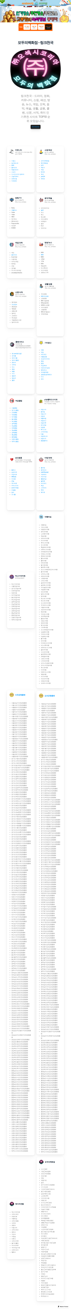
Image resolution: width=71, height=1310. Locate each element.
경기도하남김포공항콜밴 (48, 886)
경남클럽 (14, 430)
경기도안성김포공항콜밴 (48, 837)
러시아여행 (44, 540)
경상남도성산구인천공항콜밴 (20, 1028)
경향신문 (14, 311)
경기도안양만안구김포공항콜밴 (50, 842)
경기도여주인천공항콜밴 (19, 850)
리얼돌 (13, 490)
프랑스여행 (44, 621)
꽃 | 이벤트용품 (46, 1191)
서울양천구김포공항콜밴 (48, 724)
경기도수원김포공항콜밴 (48, 817)
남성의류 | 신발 (46, 1194)
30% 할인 (26, 27)
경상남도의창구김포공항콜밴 (50, 1027)
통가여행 (43, 638)
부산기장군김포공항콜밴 (48, 922)
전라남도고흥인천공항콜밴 (19, 973)
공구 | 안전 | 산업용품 (48, 1185)
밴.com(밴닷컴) (17, 353)
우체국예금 (44, 314)
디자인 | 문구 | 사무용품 (48, 1207)
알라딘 (14, 313)
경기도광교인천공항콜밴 (19, 774)
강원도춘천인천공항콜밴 (19, 1140)
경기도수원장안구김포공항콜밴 (50, 820)
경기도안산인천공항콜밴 (19, 830)
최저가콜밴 (15, 360)
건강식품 (44, 1176)
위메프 (43, 179)
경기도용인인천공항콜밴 (19, 857)
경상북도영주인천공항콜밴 (19, 1057)
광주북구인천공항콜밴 (18, 966)
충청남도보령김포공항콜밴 (49, 1076)
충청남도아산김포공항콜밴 (49, 1083)
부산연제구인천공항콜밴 (19, 941)
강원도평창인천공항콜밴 (19, 1142)
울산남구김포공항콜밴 (48, 951)
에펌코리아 (14, 170)
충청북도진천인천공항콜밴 (19, 1106)
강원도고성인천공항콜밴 (19, 1124)
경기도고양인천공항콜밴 (19, 763)
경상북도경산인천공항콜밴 (19, 1044)
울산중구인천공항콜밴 (18, 959)
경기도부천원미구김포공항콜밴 (50, 800)
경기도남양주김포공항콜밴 (49, 788)
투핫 (42, 490)
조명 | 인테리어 (46, 1258)
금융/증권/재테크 (46, 374)
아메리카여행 (45, 681)
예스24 (43, 217)
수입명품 (44, 1227)
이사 (13, 373)
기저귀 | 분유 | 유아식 (48, 1189)
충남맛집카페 (15, 613)
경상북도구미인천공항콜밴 (19, 1048)
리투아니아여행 (46, 549)
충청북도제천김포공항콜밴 (49, 1103)
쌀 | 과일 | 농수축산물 (48, 1231)
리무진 (14, 365)
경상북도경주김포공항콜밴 (49, 1047)
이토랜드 (14, 181)
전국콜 (14, 356)
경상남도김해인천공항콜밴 (19, 1015)
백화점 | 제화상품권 (47, 1220)
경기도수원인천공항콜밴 (19, 816)
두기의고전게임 (16, 270)
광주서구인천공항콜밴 (18, 970)
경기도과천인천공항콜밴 (19, 772)
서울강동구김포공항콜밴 (48, 726)
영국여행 (43, 596)
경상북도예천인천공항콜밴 (19, 1059)
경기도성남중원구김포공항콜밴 (50, 813)
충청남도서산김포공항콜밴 (49, 1078)
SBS (42, 255)
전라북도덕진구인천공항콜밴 (20, 1006)
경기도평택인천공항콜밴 (19, 881)
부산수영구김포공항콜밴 (48, 940)
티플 (42, 434)
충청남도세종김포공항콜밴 (49, 1080)
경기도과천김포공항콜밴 (48, 773)
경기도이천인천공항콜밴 (19, 872)
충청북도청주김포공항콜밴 (49, 1109)
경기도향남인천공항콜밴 (19, 888)
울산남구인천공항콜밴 (18, 950)
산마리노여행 (45, 574)
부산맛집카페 (15, 600)
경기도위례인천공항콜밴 (19, 865)
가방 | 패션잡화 (46, 1171)
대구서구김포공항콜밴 (48, 915)
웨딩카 (14, 378)
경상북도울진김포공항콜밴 (49, 1063)
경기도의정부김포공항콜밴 (49, 871)
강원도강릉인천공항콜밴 (19, 1122)
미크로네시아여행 (46, 643)
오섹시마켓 (15, 1241)
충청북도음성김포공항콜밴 (49, 1100)
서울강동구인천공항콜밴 (19, 725)
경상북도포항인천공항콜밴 (19, 1064)
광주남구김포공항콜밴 (48, 962)
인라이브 (43, 228)
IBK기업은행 (45, 301)
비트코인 (43, 354)
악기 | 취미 (44, 1234)
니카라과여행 (45, 661)
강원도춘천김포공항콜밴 (48, 1140)
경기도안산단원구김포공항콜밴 (50, 835)
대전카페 (14, 593)
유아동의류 (44, 1245)
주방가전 (44, 1260)
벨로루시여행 (45, 567)
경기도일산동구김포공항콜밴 (50, 768)
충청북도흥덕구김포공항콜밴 (50, 1116)
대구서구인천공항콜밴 (18, 915)
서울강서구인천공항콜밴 (19, 721)
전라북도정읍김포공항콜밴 (49, 1009)
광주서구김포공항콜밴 (48, 971)
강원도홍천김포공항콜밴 (48, 1145)
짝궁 (42, 485)
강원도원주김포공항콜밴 (48, 1136)
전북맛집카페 (15, 606)
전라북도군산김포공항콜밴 (49, 991)
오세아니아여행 (46, 683)
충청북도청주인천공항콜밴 (19, 1108)
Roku (13, 208)
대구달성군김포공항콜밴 (48, 909)
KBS (42, 252)
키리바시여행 (45, 634)
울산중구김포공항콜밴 (48, 960)
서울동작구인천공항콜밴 (19, 741)
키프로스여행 (45, 614)
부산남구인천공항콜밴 (18, 923)
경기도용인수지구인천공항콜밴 (21, 863)
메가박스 (14, 219)
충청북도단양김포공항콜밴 (49, 1096)
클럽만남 (43, 479)
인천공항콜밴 (20, 695)
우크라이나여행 (46, 605)
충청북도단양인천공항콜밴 (19, 1095)
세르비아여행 (45, 576)
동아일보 (14, 302)
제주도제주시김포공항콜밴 (49, 1149)
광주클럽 (14, 423)
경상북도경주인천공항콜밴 (19, 1046)
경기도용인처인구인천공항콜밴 (21, 859)
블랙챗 (43, 481)
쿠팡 (42, 170)
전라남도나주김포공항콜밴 (49, 978)
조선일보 (14, 304)
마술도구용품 (45, 1209)
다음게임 (14, 259)
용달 (13, 369)
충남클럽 (14, 435)
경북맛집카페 (15, 611)
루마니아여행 (45, 543)
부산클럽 (14, 421)
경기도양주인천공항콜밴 (19, 845)
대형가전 (44, 1200)
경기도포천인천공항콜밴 (19, 883)
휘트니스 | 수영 (46, 1289)
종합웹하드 (44, 441)
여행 (42, 350)
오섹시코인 (15, 1214)
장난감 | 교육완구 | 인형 (48, 1254)
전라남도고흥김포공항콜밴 (49, 973)
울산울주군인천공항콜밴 (19, 957)
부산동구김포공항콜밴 (48, 927)
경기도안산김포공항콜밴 (48, 831)
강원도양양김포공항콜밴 (48, 1134)
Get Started (35, 126)
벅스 (42, 215)
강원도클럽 (15, 439)
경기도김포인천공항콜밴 (19, 785)
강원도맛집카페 (16, 617)
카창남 (14, 1236)
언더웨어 (44, 1236)
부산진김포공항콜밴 (47, 931)
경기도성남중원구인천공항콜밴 (21, 812)
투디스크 (43, 429)
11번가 (43, 167)
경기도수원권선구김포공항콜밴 (50, 822)
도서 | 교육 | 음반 (46, 1202)
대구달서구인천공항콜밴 (19, 906)
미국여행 (43, 670)
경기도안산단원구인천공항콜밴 (21, 834)
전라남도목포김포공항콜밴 (49, 980)
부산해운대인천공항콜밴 (19, 948)
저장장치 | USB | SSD (47, 1256)
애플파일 (43, 418)
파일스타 (43, 409)
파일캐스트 (44, 436)
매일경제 (43, 266)
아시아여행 (44, 676)
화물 (13, 371)
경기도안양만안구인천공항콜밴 (21, 841)
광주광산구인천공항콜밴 (19, 968)
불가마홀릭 (15, 1243)
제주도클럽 (15, 441)
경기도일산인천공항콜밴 (19, 874)
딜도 (12, 492)
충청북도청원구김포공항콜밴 (50, 1118)
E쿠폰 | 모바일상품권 (47, 1294)
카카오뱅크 (44, 307)
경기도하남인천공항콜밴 (19, 886)
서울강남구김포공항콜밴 (48, 704)
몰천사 (13, 470)
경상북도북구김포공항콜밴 (49, 1069)
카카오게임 (14, 261)
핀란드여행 (44, 623)
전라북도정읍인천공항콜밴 (19, 1008)
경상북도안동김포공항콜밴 (49, 1056)
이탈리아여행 (45, 607)
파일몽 (43, 427)
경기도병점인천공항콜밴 (19, 794)
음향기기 (44, 1247)
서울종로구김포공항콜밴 (48, 708)
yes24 (43, 176)
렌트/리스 (44, 370)
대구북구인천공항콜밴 (18, 912)
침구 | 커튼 (44, 1272)
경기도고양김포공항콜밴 (48, 764)
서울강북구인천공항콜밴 (19, 745)
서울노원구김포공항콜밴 (48, 750)
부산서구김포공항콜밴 (48, 938)
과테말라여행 (45, 656)
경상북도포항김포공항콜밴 (49, 1065)
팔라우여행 (44, 650)
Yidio (13, 214)
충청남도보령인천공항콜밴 (19, 1075)
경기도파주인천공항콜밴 (19, 877)
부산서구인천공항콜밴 (18, 937)
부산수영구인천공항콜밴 (19, 939)
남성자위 (14, 472)
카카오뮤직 (44, 219)
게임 (42, 1178)
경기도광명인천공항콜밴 (19, 776)
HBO (12, 217)
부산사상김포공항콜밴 (48, 935)
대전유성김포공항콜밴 (48, 900)
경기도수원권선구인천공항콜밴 (21, 821)
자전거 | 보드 (45, 1249)
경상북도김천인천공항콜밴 (19, 1051)
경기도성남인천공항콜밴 (19, 808)
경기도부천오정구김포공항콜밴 (50, 804)
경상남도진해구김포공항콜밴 (50, 1040)
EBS (42, 263)
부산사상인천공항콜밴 (18, 935)
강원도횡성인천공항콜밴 (19, 1146)
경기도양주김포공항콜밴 (48, 846)
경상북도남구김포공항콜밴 (49, 1067)
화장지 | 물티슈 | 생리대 (48, 1285)
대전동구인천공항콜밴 (18, 894)
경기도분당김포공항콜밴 (48, 806)
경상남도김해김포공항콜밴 (49, 1016)
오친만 (14, 1223)
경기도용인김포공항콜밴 (48, 857)
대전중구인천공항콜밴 (18, 901)
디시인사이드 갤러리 (17, 174)
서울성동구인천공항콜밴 (19, 732)
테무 (42, 165)
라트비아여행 (45, 538)
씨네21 (13, 226)
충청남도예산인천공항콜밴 (19, 1084)
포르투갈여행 (45, 616)
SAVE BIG (48, 27)
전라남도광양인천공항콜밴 (19, 975)
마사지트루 (15, 1245)
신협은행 (44, 309)
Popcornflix (15, 223)
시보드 (13, 172)
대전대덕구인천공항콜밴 (19, 892)
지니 (42, 212)
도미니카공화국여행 (47, 663)
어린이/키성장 (45, 368)
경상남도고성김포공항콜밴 (49, 1014)
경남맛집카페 (15, 608)
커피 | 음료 (44, 1283)
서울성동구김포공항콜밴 (48, 733)
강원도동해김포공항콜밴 (48, 1127)
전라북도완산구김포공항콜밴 (50, 1005)
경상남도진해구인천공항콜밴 (20, 1039)
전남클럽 (14, 426)
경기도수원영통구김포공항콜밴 (50, 826)
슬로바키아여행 (46, 583)
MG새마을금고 (45, 312)
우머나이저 (14, 485)
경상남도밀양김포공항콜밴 (49, 1018)
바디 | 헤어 (44, 1216)
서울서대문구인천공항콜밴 (19, 716)
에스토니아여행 (46, 598)
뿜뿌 (12, 165)
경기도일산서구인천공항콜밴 (20, 770)
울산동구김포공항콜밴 (48, 953)
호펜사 (14, 1225)
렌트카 (14, 362)
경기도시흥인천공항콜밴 (19, 828)
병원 (42, 363)
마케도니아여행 (46, 554)
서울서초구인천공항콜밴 (19, 705)
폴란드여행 (44, 618)
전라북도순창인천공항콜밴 (19, 997)
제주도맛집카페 (16, 620)
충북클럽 (14, 437)
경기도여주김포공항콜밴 (48, 851)
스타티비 (43, 488)
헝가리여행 (44, 625)
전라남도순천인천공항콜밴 (19, 984)
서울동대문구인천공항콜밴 (19, 756)
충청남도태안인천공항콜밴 (19, 1093)
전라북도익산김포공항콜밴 (49, 1000)
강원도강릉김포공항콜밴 (48, 1123)
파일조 (43, 416)
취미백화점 (44, 163)
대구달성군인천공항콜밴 (19, 908)
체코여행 (43, 612)
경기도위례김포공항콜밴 (48, 866)
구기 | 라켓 (44, 1187)
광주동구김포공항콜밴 (48, 964)
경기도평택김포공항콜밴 (48, 882)
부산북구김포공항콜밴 (48, 933)
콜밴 (13, 380)
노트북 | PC (44, 1196)
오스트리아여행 (46, 603)
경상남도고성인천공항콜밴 (19, 1013)
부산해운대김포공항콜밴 (48, 949)
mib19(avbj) (44, 472)
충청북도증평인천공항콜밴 (19, 1104)
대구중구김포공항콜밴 (48, 920)
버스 (13, 367)
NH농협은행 (45, 303)
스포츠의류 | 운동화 (47, 1229)
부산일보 (14, 318)
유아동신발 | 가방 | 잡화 (48, 1243)
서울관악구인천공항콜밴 (19, 743)
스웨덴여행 (44, 578)
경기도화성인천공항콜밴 (19, 890)
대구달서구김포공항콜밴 (48, 906)
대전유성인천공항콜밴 (18, 899)
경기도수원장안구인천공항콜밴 (21, 819)
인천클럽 (14, 412)
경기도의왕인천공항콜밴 (19, 868)
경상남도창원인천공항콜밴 (19, 1024)
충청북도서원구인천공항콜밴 (20, 1113)
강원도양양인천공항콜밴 (19, 1133)
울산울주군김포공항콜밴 (48, 958)
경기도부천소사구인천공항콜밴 (21, 801)
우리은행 (44, 294)
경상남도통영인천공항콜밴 (19, 1042)
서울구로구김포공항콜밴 (48, 735)
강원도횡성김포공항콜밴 (48, 1147)
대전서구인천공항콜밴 (18, 897)
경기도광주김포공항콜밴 (48, 779)
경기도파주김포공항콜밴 (48, 878)
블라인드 (14, 167)
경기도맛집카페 (16, 588)
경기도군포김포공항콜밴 (48, 784)
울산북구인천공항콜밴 (18, 955)
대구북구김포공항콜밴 (48, 913)
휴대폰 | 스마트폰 (46, 1292)
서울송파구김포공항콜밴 (48, 728)
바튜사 (14, 1239)
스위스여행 (44, 581)
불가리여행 (44, 572)
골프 (42, 1182)
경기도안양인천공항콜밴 (19, 839)
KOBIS (13, 228)
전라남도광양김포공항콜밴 (49, 976)
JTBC (43, 259)
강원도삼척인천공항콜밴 (19, 1128)
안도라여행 (44, 592)
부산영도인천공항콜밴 (18, 944)
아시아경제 (44, 270)
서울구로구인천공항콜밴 (19, 734)
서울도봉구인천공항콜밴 (19, 747)
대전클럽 (14, 415)
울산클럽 (14, 419)
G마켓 (43, 172)
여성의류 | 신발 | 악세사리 (49, 1238)
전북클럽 (14, 428)
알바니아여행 (45, 594)
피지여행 (43, 641)
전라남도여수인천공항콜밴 (19, 986)
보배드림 (14, 179)
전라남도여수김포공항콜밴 (49, 987)
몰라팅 (43, 468)
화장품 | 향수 (45, 1287)
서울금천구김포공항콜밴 (48, 737)
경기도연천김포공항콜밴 (48, 853)
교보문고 (14, 315)
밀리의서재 (15, 322)
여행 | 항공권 (45, 1240)
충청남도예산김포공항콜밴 (49, 1085)
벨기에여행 (44, 565)
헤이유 (43, 492)
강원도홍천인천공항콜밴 (19, 1144)
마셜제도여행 (45, 636)
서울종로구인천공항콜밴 (19, 707)
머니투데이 (44, 268)
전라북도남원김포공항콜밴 (49, 993)
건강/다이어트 (45, 359)
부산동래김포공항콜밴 (48, 929)
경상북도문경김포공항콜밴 (49, 1054)
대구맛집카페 (15, 595)
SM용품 (13, 476)
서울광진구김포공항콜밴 (48, 730)
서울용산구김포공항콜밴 (48, 715)
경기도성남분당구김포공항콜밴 (50, 815)
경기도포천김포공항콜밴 (48, 884)
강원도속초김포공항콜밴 (48, 1132)
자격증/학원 (44, 372)
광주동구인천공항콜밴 (18, 964)
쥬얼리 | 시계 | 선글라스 (48, 1265)
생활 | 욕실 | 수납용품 (48, 1223)
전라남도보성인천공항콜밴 (19, 981)
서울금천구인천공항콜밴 (19, 736)
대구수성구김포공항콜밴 (48, 918)
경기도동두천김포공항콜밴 (49, 791)
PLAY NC (14, 257)
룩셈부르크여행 (46, 547)
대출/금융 (44, 357)
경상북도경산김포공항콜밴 (49, 1045)
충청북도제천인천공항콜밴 (19, 1102)
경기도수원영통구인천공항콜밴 (21, 825)
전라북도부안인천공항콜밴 (19, 995)
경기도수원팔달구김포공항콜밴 (50, 824)
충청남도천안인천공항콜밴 (19, 1086)
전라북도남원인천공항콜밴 (19, 993)
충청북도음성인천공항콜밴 (19, 1100)
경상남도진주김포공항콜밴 (49, 1022)
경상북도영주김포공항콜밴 (49, 1058)
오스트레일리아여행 (47, 630)
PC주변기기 (44, 1296)
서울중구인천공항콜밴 (18, 710)
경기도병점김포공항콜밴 (48, 795)
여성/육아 (44, 365)
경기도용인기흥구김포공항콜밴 (50, 862)
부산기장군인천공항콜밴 (19, 921)
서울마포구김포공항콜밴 (48, 713)
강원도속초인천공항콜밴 (19, 1131)
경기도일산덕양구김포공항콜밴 (50, 766)
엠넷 (42, 224)
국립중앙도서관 (16, 320)
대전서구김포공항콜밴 (48, 898)
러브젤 (13, 479)
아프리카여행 (45, 679)
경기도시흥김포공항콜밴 (48, 828)
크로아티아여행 (46, 610)
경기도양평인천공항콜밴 (19, 848)
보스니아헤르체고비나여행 (49, 569)
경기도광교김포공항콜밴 (48, 775)
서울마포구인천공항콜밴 (19, 712)
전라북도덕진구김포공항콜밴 (50, 1007)
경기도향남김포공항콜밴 (48, 889)
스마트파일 (44, 432)
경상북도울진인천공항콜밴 (19, 1062)
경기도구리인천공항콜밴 (19, 781)
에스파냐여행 (45, 601)
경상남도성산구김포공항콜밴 (50, 1029)
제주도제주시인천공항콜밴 (19, 1149)
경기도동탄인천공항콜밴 (19, 792)
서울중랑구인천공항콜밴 (19, 752)
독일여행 (43, 536)
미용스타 (14, 1227)
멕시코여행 (44, 667)
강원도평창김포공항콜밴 (48, 1143)
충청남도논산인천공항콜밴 (19, 1071)
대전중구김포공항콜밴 (48, 902)
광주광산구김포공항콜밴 (48, 969)
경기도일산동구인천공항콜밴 (20, 767)
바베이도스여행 (46, 672)
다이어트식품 (45, 1198)
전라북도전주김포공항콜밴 (49, 1002)
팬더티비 (43, 470)
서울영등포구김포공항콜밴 (49, 739)
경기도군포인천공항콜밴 (19, 783)
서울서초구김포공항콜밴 (48, 706)
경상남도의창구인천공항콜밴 (20, 1026)
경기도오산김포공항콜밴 (48, 855)
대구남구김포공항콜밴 (48, 904)
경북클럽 (14, 432)
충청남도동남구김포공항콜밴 (50, 1089)
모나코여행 (44, 545)
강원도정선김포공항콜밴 (48, 1138)
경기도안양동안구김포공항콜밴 (50, 844)
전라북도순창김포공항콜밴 (49, 998)
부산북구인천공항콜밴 (18, 932)
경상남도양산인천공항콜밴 (19, 1019)
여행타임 (43, 525)
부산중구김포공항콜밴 (48, 947)
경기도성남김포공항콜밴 (48, 808)
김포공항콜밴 (50, 696)
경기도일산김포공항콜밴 (48, 875)
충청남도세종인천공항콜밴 (19, 1079)
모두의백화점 (45, 161)
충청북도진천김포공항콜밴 (49, 1107)
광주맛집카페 (15, 602)
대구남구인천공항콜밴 (18, 903)
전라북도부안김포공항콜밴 (49, 996)
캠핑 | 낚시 (44, 1276)
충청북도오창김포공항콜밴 (49, 1098)
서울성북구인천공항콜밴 (19, 754)
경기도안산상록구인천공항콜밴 (21, 832)
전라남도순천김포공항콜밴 (49, 985)
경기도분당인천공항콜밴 (19, 805)
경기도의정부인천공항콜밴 (19, 870)
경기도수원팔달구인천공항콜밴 (21, 823)
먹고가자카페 (15, 584)
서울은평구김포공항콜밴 (48, 719)
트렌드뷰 (14, 1216)
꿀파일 (43, 412)
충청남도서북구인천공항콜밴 (20, 1091)
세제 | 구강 (44, 1225)
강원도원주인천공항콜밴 (19, 1135)
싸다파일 (43, 425)
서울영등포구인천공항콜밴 (19, 739)
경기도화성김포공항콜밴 (48, 891)
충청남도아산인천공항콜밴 (19, 1082)
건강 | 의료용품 (46, 1173)
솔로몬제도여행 (46, 654)
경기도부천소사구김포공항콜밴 (50, 802)
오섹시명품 (15, 1221)
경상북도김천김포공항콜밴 (49, 1051)
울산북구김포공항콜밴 (48, 956)
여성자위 (14, 474)
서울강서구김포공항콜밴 (48, 722)
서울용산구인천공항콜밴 (19, 714)
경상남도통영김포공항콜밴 (49, 1042)
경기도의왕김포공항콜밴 (48, 869)
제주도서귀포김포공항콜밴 (49, 1152)
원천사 (14, 1232)
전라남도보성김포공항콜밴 (49, 982)
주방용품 (44, 1263)
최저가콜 (14, 358)
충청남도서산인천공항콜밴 (19, 1077)
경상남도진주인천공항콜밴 (19, 1022)
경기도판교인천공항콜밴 (19, 879)
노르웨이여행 (45, 534)
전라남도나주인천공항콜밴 (19, 977)
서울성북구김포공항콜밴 (48, 755)
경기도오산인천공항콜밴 (19, 854)
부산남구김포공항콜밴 (48, 924)
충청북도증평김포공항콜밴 (49, 1105)
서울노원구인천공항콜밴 (19, 750)
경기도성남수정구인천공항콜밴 (21, 810)
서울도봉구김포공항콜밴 (48, 748)
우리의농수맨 (16, 1248)
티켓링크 (43, 221)
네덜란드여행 (45, 529)
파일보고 (43, 420)
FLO (42, 226)
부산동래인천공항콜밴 (18, 928)
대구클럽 (14, 417)
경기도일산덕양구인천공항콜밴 (21, 765)
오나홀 (13, 494)
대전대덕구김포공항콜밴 (48, 893)
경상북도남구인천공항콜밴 (19, 1066)
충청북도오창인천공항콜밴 (19, 1097)
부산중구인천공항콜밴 (18, 946)
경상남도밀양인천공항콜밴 (19, 1017)
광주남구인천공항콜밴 (18, 961)
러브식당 (43, 476)
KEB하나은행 (45, 305)
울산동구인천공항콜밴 (18, 952)
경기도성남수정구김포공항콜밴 (50, 811)
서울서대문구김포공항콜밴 (49, 717)
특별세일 (41, 27)
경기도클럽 (15, 410)
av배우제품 (15, 488)
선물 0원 (34, 27)
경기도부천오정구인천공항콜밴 (21, 803)
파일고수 (43, 414)
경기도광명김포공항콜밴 (48, 777)
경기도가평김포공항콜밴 (48, 759)
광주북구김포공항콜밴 (48, 967)
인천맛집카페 (15, 591)
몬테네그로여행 (46, 556)
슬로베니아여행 (46, 585)
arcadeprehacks (16, 273)
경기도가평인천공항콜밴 (19, 759)
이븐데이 (43, 474)
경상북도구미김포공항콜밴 (49, 1049)
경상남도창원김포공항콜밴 (49, 1025)
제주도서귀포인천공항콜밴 (19, 1151)
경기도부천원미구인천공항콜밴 (21, 799)
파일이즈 (43, 438)
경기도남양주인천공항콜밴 (19, 788)
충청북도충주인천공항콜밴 (19, 1120)
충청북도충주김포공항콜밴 (49, 1120)
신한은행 (44, 298)
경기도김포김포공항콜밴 (48, 786)
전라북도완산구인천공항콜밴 (20, 1004)
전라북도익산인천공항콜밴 (19, 999)
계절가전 (44, 1180)
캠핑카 (14, 376)
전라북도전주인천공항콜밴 (19, 1002)
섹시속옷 (14, 483)
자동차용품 (44, 1252)
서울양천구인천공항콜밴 (19, 723)
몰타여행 (43, 561)
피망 (12, 266)
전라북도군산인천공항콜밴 (19, 990)
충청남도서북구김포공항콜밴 (50, 1091)
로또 (42, 379)
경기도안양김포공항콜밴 (48, 840)
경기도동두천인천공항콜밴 (19, 790)
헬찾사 (14, 1252)
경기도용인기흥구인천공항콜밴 (21, 861)
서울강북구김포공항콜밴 (48, 746)
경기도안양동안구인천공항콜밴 (21, 843)
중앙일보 (14, 306)
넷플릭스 (14, 210)
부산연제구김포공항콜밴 (48, 942)
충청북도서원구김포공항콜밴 (50, 1114)
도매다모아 (15, 1250)
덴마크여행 (44, 532)
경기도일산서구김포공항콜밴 (50, 771)
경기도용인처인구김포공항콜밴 (50, 860)
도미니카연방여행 (46, 665)
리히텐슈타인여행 (46, 552)
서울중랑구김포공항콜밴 (48, 753)
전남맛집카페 (15, 604)
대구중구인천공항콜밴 (18, 919)
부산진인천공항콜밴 (17, 930)
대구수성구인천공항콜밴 (19, 917)
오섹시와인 (15, 1230)
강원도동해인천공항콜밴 (19, 1126)
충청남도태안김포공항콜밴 (49, 1094)
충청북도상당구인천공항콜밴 (20, 1111)
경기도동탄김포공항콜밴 (48, 793)
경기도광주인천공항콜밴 (19, 779)
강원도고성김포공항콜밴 (48, 1125)
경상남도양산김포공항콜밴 (49, 1020)
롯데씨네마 (14, 221)
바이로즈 (43, 483)
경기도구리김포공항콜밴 (48, 782)
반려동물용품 (45, 1218)
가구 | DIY (44, 1169)
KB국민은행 (44, 296)
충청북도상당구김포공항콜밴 (50, 1112)
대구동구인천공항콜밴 (18, 910)
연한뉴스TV (44, 272)
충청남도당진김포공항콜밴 (49, 1074)
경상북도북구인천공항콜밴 (19, 1068)
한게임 (13, 264)
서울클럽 (14, 408)
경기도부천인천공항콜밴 (19, 796)
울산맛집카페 (15, 597)
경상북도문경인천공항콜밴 (19, 1053)
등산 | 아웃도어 (46, 1205)
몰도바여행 (44, 558)
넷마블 (13, 268)
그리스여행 (44, 527)
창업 (42, 361)
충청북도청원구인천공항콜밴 (20, 1117)
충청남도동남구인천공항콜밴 (20, 1088)
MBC (42, 257)
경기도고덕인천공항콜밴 (19, 761)
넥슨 (12, 253)
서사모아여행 (45, 652)
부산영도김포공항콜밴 (48, 944)
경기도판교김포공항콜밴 (48, 880)
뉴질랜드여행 (45, 632)
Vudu (13, 212)
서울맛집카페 (15, 586)
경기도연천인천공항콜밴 (19, 852)
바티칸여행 (44, 563)
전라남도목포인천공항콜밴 (19, 979)
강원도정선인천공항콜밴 (19, 1137)
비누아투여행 (45, 645)
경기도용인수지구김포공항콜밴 (50, 864)
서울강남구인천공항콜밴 (19, 703)
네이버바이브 (45, 208)
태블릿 (43, 1281)
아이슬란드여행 (46, 587)
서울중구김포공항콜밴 (48, 710)
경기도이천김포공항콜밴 (48, 873)
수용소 (13, 161)
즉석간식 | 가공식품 (47, 1267)
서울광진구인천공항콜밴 (19, 730)
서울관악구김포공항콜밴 (48, 744)
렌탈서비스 (44, 1211)
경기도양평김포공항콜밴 (48, 849)
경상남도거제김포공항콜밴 (49, 1011)
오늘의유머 (14, 176)
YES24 (14, 309)
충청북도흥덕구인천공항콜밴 (20, 1115)
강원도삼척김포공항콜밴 (48, 1129)
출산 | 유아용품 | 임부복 (48, 1269)
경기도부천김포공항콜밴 (48, 797)
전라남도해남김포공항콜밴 (49, 989)
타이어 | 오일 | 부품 (47, 1278)
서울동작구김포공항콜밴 (48, 742)
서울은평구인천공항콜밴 (19, 718)
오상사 (14, 1234)
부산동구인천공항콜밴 (18, 926)
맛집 (42, 352)
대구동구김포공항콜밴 (48, 911)
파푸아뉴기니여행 (46, 647)
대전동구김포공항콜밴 (48, 895)
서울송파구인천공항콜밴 (19, 727)
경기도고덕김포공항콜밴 (48, 762)
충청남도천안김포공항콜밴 (49, 1087)
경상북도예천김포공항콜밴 (49, 1060)
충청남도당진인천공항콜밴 (19, 1073)
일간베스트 (14, 163)
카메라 (43, 1274)
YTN (42, 261)
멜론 (42, 210)
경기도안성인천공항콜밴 (19, 837)
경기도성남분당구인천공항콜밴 (21, 814)
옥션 (42, 174)
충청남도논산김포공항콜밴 (49, 1071)
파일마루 (43, 423)
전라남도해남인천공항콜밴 (19, 988)
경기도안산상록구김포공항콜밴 (50, 833)
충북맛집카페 (15, 615)
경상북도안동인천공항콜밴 (19, 1055)
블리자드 (14, 255)
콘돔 (12, 481)
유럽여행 (43, 674)
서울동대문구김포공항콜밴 (49, 757)
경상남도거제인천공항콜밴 (19, 1010)
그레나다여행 (45, 659)
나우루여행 (44, 627)
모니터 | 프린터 (46, 1214)
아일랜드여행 (45, 589)
